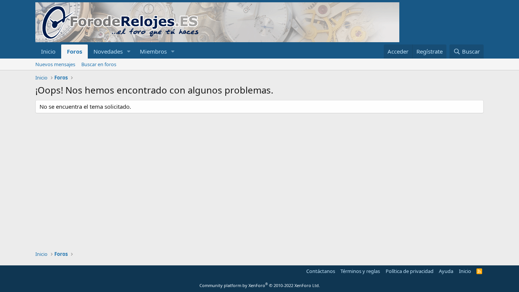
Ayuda (446, 271)
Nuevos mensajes (55, 64)
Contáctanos (320, 271)
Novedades (108, 51)
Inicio (48, 51)
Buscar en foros (98, 64)
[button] (128, 51)
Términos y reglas (360, 271)
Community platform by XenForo (259, 285)
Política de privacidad (410, 271)
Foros (74, 51)
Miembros (153, 51)
